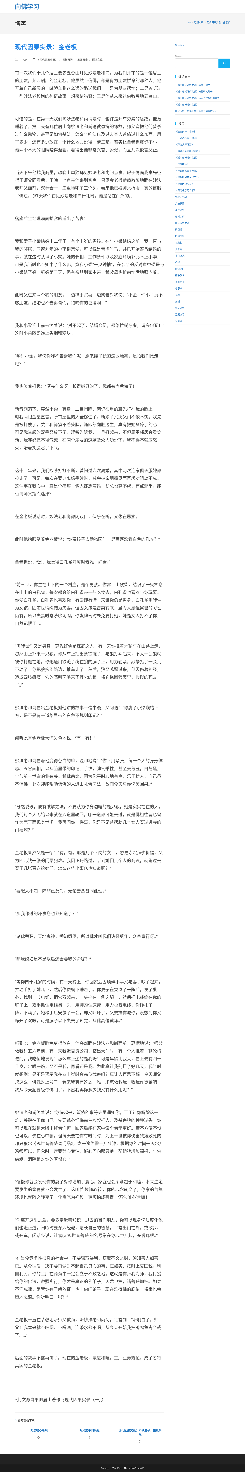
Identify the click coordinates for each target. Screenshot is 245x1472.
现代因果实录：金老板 (218, 22)
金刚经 (178, 321)
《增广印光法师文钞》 (187, 104)
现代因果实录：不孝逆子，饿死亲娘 (140, 1432)
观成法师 (180, 308)
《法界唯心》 (182, 164)
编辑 (177, 301)
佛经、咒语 (181, 196)
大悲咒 (178, 249)
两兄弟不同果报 (89, 1430)
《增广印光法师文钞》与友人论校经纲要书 (197, 98)
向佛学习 (27, 6)
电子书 (178, 288)
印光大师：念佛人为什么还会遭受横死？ (196, 111)
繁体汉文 (180, 44)
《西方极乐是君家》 (185, 190)
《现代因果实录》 (47, 59)
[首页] (189, 22)
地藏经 (178, 242)
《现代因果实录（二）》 (187, 177)
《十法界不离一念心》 (187, 138)
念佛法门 (180, 268)
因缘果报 (67, 59)
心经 (177, 262)
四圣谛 (178, 229)
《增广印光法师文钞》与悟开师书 (192, 85)
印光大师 (180, 216)
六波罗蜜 (180, 203)
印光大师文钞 (182, 223)
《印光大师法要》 (184, 144)
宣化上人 (180, 255)
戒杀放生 (180, 275)
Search (179, 56)
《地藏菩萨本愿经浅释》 (188, 151)
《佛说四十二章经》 (185, 131)
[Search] (224, 63)
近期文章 (97, 59)
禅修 (177, 294)
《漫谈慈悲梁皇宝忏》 (187, 170)
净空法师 (180, 209)
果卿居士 (82, 59)
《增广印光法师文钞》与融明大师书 (194, 91)
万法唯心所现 (39, 1430)
